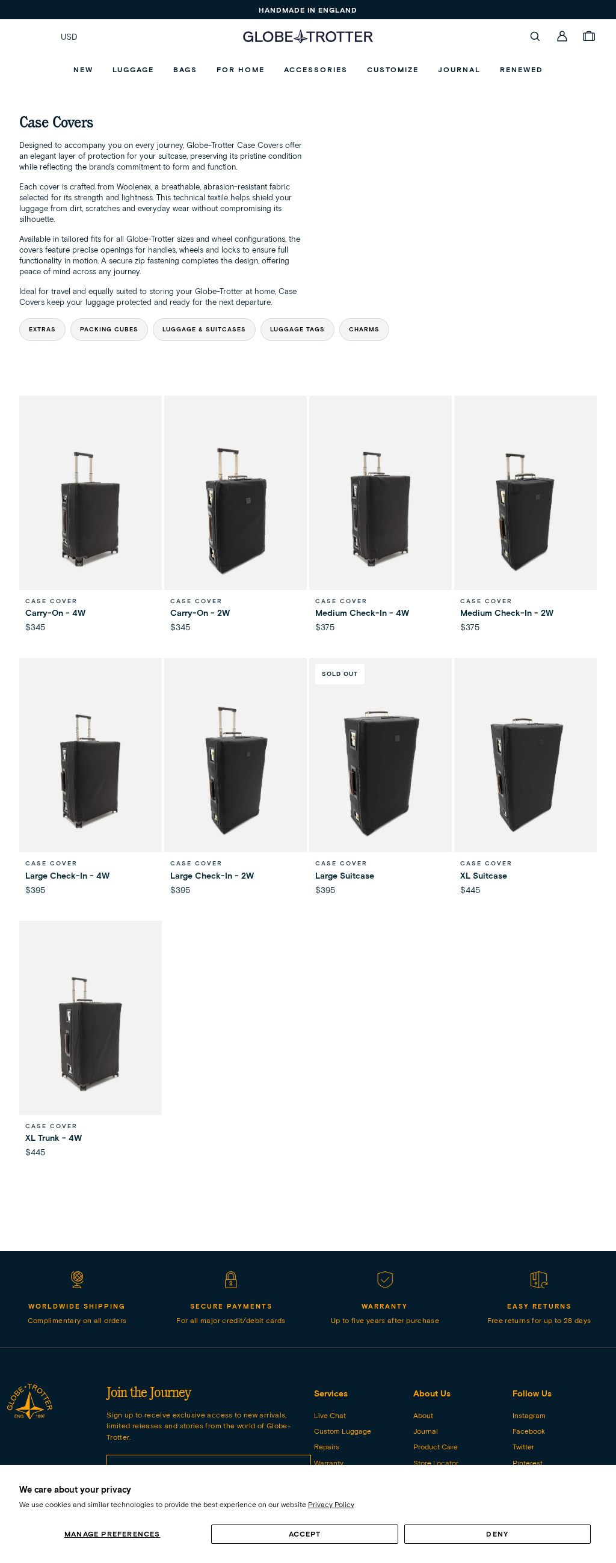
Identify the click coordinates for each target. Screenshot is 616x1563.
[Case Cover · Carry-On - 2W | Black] (235, 509)
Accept (305, 1534)
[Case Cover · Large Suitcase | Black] (380, 771)
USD (69, 36)
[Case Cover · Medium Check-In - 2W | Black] (525, 509)
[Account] (562, 36)
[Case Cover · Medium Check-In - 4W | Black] (380, 509)
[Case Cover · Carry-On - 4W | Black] (90, 509)
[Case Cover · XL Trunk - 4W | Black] (90, 1034)
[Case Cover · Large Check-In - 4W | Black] (90, 771)
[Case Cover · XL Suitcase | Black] (525, 771)
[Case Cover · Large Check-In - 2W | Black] (235, 771)
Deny (497, 1534)
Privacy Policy (331, 1504)
